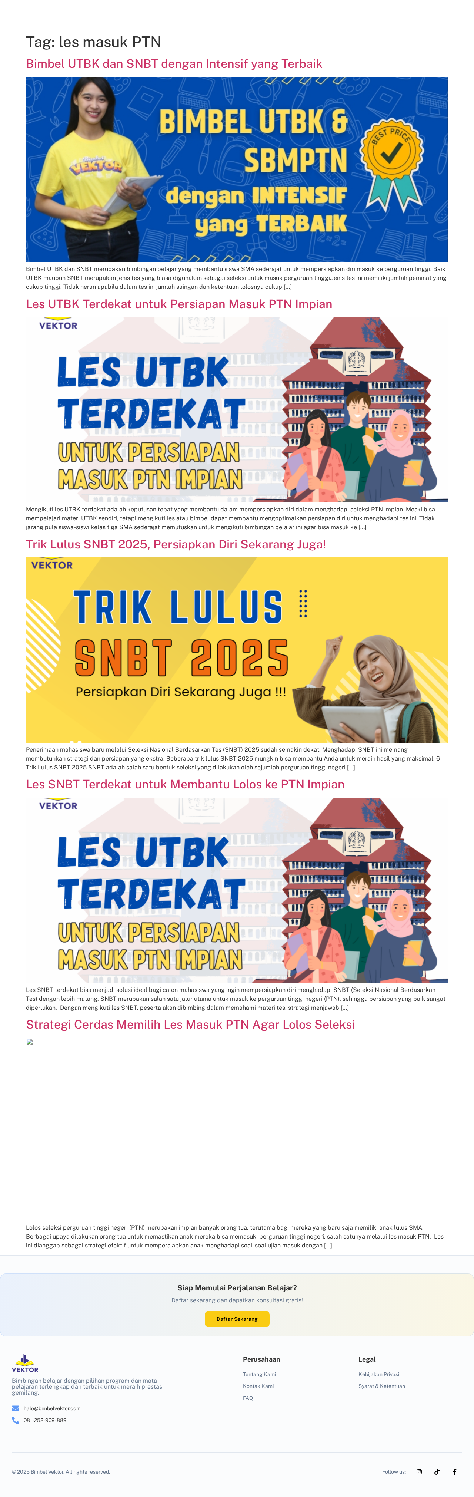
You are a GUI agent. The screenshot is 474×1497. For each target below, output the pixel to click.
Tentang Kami (259, 1374)
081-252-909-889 (45, 1420)
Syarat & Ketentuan (381, 1386)
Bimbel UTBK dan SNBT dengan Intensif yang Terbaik (174, 63)
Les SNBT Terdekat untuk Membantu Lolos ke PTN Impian (185, 784)
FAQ (248, 1398)
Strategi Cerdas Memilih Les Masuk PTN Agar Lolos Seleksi (190, 1024)
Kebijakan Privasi (378, 1374)
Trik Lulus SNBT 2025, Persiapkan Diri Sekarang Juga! (176, 544)
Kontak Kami (258, 1386)
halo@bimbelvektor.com (52, 1408)
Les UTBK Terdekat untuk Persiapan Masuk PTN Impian (179, 304)
